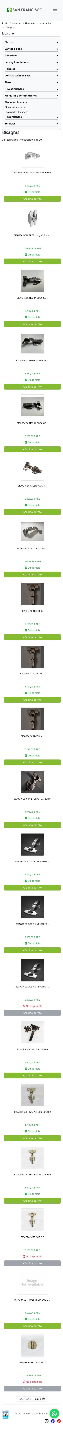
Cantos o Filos (13, 48)
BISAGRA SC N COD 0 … (32, 610)
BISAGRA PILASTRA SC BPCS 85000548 (32, 172)
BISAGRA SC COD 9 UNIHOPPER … (32, 924)
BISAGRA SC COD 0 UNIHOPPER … (32, 986)
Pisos (8, 82)
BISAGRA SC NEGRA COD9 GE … (32, 297)
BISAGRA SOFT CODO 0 (32, 1237)
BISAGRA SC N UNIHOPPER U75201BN (32, 798)
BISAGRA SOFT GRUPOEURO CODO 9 (32, 1111)
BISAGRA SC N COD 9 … (32, 736)
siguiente (40, 1399)
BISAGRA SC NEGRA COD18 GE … (32, 360)
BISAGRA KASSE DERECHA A (32, 1362)
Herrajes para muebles (38, 23)
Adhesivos (11, 55)
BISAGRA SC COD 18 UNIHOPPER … (32, 861)
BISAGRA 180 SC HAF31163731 (32, 548)
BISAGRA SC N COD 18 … (32, 673)
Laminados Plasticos (16, 112)
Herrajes (17, 23)
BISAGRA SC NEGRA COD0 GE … (32, 423)
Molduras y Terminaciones (21, 95)
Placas (9, 42)
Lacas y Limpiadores (17, 62)
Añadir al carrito (32, 198)
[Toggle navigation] (55, 11)
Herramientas (13, 117)
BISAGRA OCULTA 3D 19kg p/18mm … (32, 235)
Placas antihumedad (16, 102)
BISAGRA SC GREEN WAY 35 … (32, 485)
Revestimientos (14, 89)
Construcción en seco (18, 75)
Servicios (10, 123)
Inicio (5, 23)
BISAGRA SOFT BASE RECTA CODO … (32, 1299)
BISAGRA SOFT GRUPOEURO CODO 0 (32, 1174)
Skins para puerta (15, 107)
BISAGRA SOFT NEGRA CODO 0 (32, 1049)
